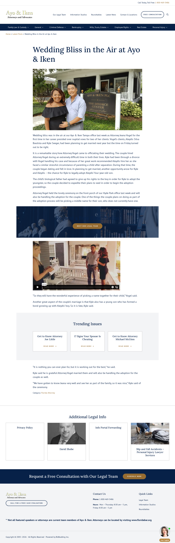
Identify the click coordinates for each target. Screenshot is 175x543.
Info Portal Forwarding (108, 427)
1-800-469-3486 (162, 2)
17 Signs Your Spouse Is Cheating (87, 338)
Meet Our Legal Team (87, 226)
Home (8, 34)
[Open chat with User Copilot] (164, 531)
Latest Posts (18, 34)
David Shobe (67, 449)
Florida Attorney (48, 392)
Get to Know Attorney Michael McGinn (125, 338)
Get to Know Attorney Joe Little (49, 338)
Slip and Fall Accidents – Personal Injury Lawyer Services (150, 452)
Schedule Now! (134, 476)
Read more (50, 346)
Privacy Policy (25, 427)
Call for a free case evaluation (26, 503)
